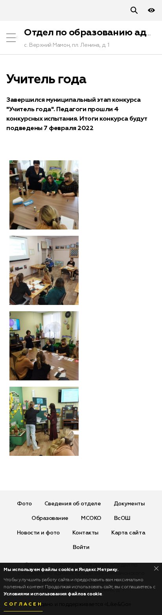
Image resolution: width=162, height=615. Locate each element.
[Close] (156, 568)
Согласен (23, 604)
